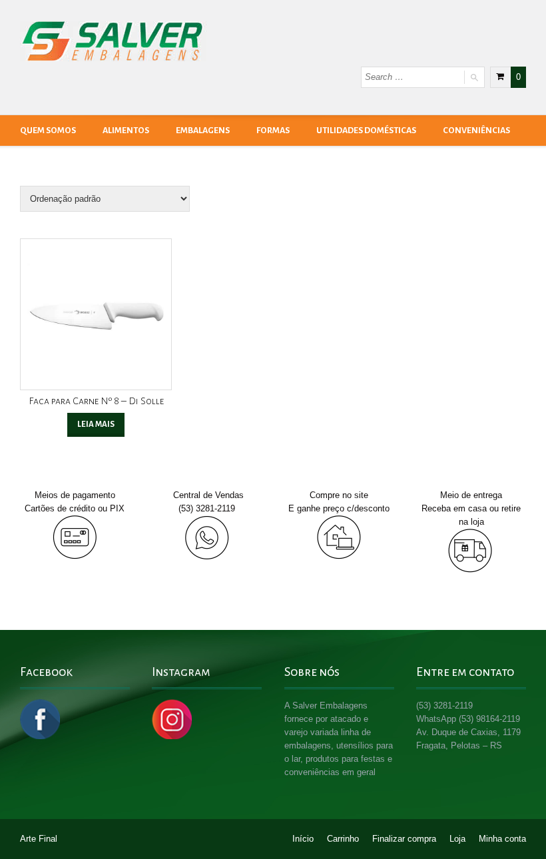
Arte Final (38, 839)
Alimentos (126, 130)
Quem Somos (48, 130)
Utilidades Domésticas (366, 130)
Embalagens (203, 130)
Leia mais (96, 424)
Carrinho (343, 839)
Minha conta (502, 839)
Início (303, 839)
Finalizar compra (404, 839)
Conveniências (476, 130)
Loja (457, 839)
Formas (273, 130)
